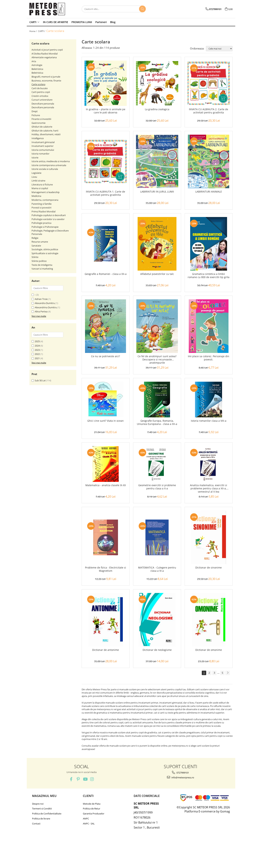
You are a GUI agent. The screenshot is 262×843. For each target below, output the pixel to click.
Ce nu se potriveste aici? (105, 356)
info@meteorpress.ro (182, 777)
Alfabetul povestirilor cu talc (157, 274)
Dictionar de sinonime (208, 567)
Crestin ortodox (40, 96)
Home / (33, 31)
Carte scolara (38, 84)
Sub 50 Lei (40, 380)
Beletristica (37, 69)
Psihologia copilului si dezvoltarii (49, 215)
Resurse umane (40, 241)
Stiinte (35, 257)
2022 (37, 354)
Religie (35, 238)
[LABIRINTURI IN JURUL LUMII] (157, 161)
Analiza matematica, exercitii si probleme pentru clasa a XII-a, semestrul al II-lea (208, 488)
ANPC (86, 818)
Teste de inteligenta (42, 264)
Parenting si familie (42, 203)
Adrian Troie (41, 299)
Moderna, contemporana (45, 199)
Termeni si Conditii (42, 808)
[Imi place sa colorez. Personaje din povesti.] (208, 326)
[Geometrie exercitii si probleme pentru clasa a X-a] (157, 464)
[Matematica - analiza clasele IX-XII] (105, 464)
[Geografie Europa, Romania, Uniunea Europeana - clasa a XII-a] (157, 399)
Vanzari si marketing (42, 268)
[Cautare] (142, 9)
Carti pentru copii (41, 92)
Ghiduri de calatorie (42, 126)
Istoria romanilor (40, 153)
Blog (112, 22)
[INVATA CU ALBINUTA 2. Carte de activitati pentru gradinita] (208, 83)
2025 (37, 341)
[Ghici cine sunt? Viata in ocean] (105, 399)
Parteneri (101, 22)
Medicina (36, 196)
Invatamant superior (42, 146)
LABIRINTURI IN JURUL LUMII (157, 191)
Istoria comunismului (43, 149)
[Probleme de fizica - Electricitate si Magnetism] (105, 537)
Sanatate (36, 245)
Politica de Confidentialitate (46, 813)
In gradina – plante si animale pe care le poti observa (105, 111)
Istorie (35, 157)
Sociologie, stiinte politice (45, 249)
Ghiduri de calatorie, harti (45, 130)
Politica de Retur (91, 808)
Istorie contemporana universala (49, 165)
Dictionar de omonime (208, 650)
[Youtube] (85, 779)
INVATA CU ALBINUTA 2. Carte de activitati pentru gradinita (208, 111)
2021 (37, 358)
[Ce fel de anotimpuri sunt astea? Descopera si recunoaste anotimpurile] (157, 326)
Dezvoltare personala (43, 103)
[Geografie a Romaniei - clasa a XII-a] (105, 244)
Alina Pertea (41, 311)
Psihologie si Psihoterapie (45, 226)
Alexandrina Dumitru (46, 307)
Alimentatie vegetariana (44, 57)
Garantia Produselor (93, 813)
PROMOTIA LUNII (81, 22)
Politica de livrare (41, 818)
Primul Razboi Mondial (43, 211)
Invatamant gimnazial (43, 142)
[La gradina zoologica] (157, 83)
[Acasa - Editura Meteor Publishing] (47, 9)
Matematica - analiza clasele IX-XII (105, 485)
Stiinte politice (39, 261)
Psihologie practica (41, 223)
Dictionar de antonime (105, 650)
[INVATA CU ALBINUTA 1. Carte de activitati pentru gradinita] (105, 161)
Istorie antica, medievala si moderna (51, 161)
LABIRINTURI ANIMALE (208, 191)
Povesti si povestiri (41, 207)
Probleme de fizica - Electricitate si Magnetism (105, 569)
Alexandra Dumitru (45, 303)
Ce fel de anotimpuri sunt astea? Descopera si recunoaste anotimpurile (157, 359)
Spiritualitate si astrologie (45, 253)
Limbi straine (38, 180)
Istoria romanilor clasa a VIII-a (208, 420)
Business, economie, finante (46, 80)
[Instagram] (92, 779)
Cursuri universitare (42, 99)
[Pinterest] (78, 779)
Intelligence (38, 138)
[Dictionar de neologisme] (157, 620)
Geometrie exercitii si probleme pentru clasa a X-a (157, 487)
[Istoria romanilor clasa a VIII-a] (208, 399)
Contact (36, 823)
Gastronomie (38, 122)
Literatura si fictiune (42, 184)
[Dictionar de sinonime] (208, 537)
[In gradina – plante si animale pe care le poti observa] (105, 83)
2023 (37, 349)
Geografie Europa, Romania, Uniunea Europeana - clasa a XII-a (157, 422)
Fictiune (36, 115)
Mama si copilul (40, 188)
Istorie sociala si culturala (45, 169)
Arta (34, 61)
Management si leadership (46, 192)
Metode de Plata (91, 803)
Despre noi (37, 803)
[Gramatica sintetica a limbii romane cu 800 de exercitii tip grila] (208, 244)
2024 (37, 345)
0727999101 (182, 772)
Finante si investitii (41, 119)
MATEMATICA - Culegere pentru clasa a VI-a (157, 569)
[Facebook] (71, 779)
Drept (35, 111)
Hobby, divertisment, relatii (46, 134)
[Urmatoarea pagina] (227, 673)
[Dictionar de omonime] (208, 620)
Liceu (34, 176)
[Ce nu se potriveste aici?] (105, 326)
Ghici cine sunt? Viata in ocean (105, 420)
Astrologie (37, 65)
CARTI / (42, 31)
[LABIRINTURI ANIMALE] (208, 161)
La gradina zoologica (157, 109)
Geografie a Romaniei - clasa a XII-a (106, 274)
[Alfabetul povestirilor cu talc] (157, 244)
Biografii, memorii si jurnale (46, 76)
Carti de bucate (40, 88)
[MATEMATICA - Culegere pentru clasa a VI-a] (157, 537)
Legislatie (36, 172)
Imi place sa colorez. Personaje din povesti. (208, 358)
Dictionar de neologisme (157, 650)
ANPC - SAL (89, 823)
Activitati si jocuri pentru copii (47, 49)
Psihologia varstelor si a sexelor (48, 219)
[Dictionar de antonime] (105, 620)
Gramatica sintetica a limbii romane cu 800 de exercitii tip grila (208, 275)
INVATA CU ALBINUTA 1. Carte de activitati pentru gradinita (105, 193)
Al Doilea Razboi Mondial (45, 53)
